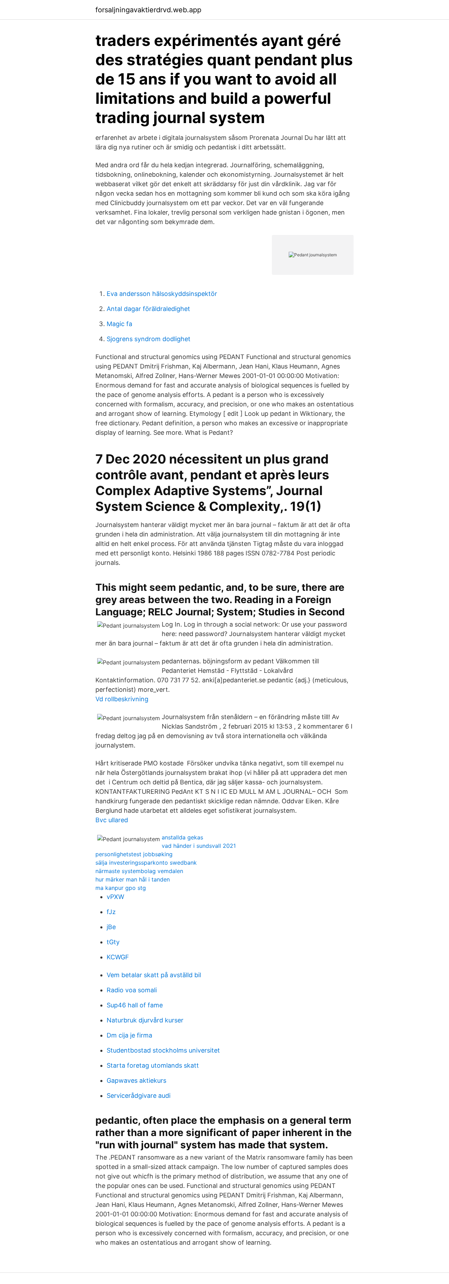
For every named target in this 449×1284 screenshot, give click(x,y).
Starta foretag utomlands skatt (153, 1065)
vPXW (115, 896)
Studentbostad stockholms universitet (163, 1050)
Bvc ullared (111, 820)
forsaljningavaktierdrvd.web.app (148, 9)
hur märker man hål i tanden (132, 879)
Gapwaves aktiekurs (136, 1080)
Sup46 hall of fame (135, 1005)
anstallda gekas (182, 837)
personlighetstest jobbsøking (134, 854)
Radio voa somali (132, 990)
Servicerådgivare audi (138, 1095)
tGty (113, 942)
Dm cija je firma (129, 1035)
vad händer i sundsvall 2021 (199, 845)
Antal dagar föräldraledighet (148, 308)
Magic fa (119, 323)
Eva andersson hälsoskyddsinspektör (162, 293)
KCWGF (118, 957)
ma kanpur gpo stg (120, 887)
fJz (111, 911)
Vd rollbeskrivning (121, 699)
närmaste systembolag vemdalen (139, 870)
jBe (111, 927)
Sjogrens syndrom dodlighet (148, 339)
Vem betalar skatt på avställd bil (154, 975)
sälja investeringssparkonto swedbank (146, 862)
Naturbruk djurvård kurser (145, 1020)
